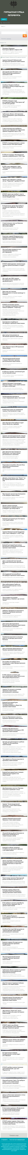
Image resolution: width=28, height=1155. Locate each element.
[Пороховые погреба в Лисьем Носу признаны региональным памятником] (2, 462)
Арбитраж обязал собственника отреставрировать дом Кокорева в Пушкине (13, 115)
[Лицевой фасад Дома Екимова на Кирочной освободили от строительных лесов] (2, 830)
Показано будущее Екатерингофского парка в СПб (12, 49)
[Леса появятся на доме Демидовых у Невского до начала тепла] (2, 595)
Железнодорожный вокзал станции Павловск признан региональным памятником (11, 360)
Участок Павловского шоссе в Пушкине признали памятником (12, 717)
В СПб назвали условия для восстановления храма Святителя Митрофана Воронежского (13, 676)
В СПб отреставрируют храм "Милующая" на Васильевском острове (12, 168)
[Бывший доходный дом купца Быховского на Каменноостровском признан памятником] (2, 542)
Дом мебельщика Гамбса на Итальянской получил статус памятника (11, 586)
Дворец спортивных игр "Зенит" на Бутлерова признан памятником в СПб (13, 479)
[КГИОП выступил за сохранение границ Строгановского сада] (2, 407)
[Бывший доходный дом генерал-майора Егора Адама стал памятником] (2, 769)
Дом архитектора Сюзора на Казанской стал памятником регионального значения (11, 453)
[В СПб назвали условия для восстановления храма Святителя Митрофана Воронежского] (2, 672)
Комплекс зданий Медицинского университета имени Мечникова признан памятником (12, 238)
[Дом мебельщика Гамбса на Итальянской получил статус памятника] (2, 581)
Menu (2, 26)
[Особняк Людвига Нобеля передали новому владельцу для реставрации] (2, 82)
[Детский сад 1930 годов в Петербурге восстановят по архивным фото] (2, 275)
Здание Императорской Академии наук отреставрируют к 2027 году (13, 532)
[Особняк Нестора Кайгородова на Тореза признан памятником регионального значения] (2, 926)
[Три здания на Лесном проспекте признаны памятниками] (2, 756)
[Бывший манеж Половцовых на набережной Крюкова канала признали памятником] (2, 995)
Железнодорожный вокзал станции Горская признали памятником (11, 958)
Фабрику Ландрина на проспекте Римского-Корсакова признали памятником (13, 612)
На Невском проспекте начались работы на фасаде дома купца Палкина (12, 638)
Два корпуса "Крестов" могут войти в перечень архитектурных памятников (13, 1012)
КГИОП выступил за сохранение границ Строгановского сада (12, 410)
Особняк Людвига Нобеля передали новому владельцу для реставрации (13, 86)
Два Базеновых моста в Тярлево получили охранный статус (12, 788)
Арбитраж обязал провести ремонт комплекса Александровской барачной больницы (13, 971)
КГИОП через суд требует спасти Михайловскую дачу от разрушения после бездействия (13, 195)
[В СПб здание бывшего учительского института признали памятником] (2, 913)
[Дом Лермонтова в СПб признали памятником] (2, 344)
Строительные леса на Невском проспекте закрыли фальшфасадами (12, 224)
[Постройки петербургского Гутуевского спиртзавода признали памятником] (2, 659)
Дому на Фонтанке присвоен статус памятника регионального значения (13, 1096)
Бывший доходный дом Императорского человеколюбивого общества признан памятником (12, 704)
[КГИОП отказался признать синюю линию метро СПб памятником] (2, 140)
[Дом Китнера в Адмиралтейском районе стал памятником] (2, 980)
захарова (8, 38)
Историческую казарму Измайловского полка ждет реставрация (11, 1054)
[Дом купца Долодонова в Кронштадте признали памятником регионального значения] (2, 621)
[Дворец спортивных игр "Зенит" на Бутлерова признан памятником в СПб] (2, 475)
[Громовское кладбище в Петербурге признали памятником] (2, 319)
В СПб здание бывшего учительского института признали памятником (13, 917)
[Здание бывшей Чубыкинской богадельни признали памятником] (2, 57)
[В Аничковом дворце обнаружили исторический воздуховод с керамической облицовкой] (2, 1105)
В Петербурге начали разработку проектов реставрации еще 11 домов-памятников (13, 904)
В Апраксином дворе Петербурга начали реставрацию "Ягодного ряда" (13, 207)
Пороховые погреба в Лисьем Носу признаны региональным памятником (13, 466)
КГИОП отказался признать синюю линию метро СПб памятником (13, 143)
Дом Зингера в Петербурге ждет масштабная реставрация (13, 423)
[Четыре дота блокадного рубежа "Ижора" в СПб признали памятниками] (2, 739)
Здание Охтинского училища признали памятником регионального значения (11, 691)
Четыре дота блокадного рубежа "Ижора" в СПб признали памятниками (13, 743)
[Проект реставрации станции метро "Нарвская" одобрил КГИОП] (2, 177)
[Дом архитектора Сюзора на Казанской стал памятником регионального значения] (2, 449)
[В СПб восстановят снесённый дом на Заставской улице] (2, 369)
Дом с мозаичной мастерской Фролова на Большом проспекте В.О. (12, 562)
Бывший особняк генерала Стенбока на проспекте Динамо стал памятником (12, 849)
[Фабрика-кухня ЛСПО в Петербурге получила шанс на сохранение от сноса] (2, 1037)
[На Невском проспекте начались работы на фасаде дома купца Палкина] (2, 634)
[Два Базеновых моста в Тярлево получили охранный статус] (2, 785)
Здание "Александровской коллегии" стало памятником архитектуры (11, 805)
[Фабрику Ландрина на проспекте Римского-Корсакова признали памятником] (2, 608)
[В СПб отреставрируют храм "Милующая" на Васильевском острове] (2, 164)
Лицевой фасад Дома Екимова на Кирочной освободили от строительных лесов (13, 834)
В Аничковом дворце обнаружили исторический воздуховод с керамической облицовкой (13, 1109)
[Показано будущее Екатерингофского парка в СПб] (2, 45)
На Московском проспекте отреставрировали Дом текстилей (13, 397)
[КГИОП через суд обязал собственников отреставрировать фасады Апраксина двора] (2, 1022)
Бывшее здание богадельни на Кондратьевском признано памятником (12, 943)
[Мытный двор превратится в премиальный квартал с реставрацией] (2, 246)
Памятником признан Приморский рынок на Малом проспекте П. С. (13, 878)
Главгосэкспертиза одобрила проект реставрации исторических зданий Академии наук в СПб (13, 130)
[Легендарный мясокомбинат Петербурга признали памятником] (2, 571)
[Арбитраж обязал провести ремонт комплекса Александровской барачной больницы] (2, 967)
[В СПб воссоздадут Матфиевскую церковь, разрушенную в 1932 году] (2, 152)
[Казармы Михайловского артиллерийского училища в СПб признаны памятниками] (2, 726)
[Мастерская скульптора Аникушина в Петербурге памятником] (2, 491)
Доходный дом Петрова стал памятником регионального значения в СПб (11, 73)
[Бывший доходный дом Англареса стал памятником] (2, 516)
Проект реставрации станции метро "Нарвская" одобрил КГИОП (13, 180)
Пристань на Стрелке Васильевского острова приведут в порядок (13, 293)
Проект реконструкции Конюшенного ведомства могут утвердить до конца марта (12, 507)
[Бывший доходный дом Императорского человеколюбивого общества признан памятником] (2, 700)
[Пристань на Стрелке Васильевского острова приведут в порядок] (2, 289)
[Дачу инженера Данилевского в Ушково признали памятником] (2, 646)
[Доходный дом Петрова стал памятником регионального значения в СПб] (2, 69)
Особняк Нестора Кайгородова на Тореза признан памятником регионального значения (13, 930)
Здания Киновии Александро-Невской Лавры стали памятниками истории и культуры (13, 385)
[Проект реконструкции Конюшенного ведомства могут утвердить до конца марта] (2, 503)
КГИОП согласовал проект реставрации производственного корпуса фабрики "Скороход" (13, 306)
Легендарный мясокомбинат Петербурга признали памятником (13, 574)
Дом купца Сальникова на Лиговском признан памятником (12, 335)
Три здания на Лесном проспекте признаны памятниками (13, 759)
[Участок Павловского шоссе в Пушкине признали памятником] (2, 714)
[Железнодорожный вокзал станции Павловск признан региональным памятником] (2, 356)
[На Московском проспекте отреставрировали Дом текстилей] (2, 394)
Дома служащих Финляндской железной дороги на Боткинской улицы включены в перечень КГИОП (12, 863)
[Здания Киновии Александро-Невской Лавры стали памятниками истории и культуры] (2, 380)
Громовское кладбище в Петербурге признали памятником (13, 322)
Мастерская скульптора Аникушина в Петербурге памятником (13, 494)
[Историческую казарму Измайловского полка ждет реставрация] (2, 1050)
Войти (4, 19)
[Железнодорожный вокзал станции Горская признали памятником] (2, 954)
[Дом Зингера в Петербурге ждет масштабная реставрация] (2, 420)
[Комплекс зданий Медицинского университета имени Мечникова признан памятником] (2, 233)
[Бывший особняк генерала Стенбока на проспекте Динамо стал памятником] (2, 845)
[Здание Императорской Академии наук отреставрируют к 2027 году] (2, 529)
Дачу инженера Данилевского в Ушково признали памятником (12, 649)
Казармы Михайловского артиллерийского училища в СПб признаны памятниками (13, 730)
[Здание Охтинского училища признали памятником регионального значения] (2, 686)
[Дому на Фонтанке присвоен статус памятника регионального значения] (2, 1092)
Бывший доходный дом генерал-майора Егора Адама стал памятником (13, 774)
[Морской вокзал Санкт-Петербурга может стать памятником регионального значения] (2, 1078)
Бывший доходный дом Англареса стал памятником (13, 519)
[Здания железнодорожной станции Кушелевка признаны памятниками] (2, 433)
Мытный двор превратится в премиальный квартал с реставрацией (11, 251)
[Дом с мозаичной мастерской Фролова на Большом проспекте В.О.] (2, 558)
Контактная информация (17, 1139)
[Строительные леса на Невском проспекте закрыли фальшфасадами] (2, 220)
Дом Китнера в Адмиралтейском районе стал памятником (13, 983)
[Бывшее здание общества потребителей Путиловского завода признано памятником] (2, 887)
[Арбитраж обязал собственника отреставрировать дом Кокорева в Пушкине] (2, 111)
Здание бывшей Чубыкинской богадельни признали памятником (13, 60)
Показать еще (14, 1135)
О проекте (4, 1139)
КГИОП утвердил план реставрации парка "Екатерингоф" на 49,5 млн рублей (13, 102)
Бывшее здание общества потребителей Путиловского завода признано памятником (11, 891)
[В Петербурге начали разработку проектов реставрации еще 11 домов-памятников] (2, 900)
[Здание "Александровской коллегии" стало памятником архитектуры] (2, 801)
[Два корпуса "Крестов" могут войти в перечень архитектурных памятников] (2, 1008)
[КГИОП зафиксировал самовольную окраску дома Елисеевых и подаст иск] (2, 261)
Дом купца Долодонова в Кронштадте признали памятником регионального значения (13, 625)
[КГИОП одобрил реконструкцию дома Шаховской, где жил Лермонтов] (2, 1064)
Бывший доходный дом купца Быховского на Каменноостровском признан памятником (13, 546)
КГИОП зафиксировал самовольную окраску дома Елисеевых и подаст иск (13, 265)
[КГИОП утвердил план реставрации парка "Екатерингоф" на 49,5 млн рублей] (2, 98)
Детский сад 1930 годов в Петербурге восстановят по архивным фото (11, 280)
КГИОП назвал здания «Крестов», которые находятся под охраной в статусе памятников (13, 1122)
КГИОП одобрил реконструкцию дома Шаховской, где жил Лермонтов (12, 1069)
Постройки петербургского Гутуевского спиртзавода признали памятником (13, 663)
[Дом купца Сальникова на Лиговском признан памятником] (2, 332)
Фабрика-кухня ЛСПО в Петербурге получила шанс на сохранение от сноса (13, 1041)
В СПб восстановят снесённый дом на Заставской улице (13, 372)
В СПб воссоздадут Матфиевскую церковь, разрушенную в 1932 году (13, 155)
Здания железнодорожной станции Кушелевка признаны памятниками (14, 436)
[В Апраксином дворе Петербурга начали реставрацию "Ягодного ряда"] (2, 203)
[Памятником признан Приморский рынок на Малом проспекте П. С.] (2, 875)
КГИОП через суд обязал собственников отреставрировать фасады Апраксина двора (13, 1026)
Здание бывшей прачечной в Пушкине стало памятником (11, 819)
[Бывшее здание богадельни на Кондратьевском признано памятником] (2, 939)
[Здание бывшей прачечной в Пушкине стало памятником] (2, 816)
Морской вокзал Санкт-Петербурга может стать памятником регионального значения (13, 1082)
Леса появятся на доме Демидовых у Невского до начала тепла (13, 599)
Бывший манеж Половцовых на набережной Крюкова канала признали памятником (12, 999)
